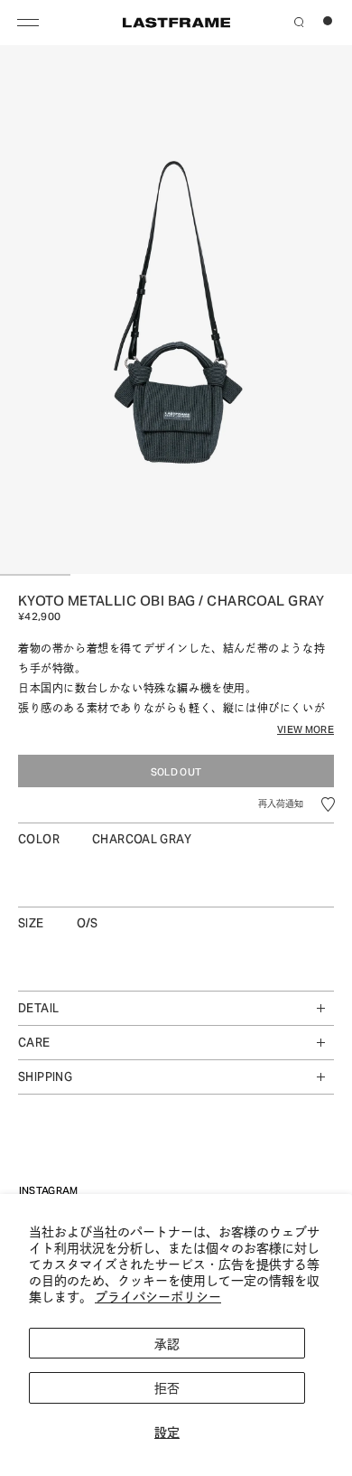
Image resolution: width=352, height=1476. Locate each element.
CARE (34, 1041)
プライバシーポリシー (158, 1295)
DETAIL (38, 1007)
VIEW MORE (305, 728)
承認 (167, 1342)
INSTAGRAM (49, 1189)
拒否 (167, 1386)
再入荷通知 (280, 803)
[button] (327, 804)
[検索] (299, 20)
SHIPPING (45, 1076)
